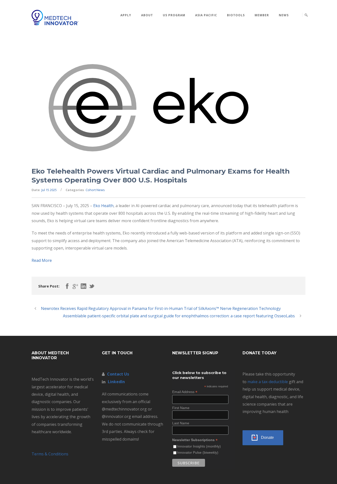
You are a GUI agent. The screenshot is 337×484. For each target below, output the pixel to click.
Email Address (184, 392)
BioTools (236, 15)
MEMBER (262, 15)
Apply (125, 15)
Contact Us (118, 374)
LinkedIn (116, 381)
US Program (174, 15)
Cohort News (95, 190)
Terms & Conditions (50, 454)
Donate (267, 437)
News (284, 15)
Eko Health (103, 205)
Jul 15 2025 (49, 190)
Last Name (180, 423)
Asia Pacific (206, 15)
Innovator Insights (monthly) (199, 446)
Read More (42, 260)
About (147, 15)
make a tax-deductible (267, 381)
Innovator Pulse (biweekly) (197, 452)
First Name (180, 408)
